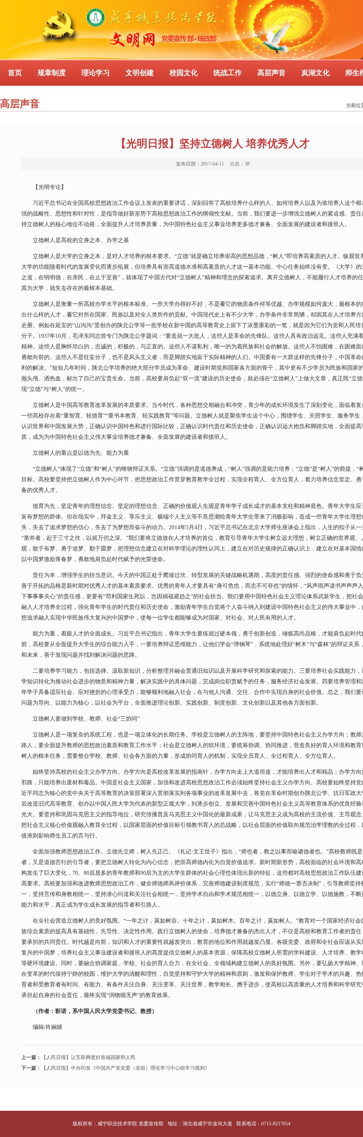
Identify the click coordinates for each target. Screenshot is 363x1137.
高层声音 (271, 73)
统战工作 (227, 73)
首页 (15, 73)
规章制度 (52, 73)
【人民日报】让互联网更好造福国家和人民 (78, 1057)
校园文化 (183, 73)
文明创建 (139, 73)
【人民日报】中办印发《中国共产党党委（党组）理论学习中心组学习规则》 (115, 1068)
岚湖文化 (315, 73)
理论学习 (96, 73)
